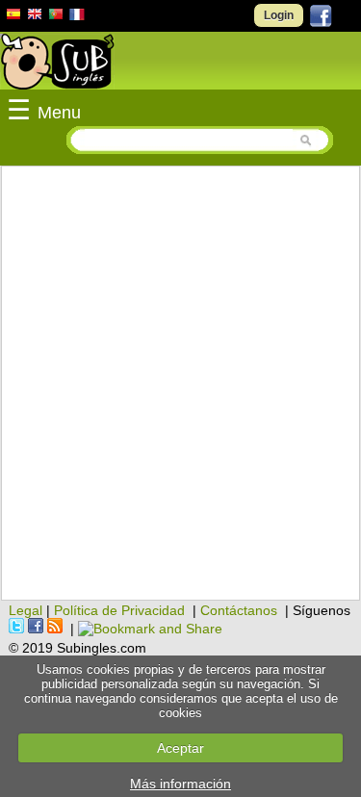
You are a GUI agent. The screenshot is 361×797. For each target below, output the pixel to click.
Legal (25, 610)
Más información (180, 783)
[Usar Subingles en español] (13, 17)
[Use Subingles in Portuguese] (56, 16)
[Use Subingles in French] (77, 17)
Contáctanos (238, 610)
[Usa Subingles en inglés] (34, 16)
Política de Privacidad (119, 610)
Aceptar (180, 748)
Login (279, 15)
